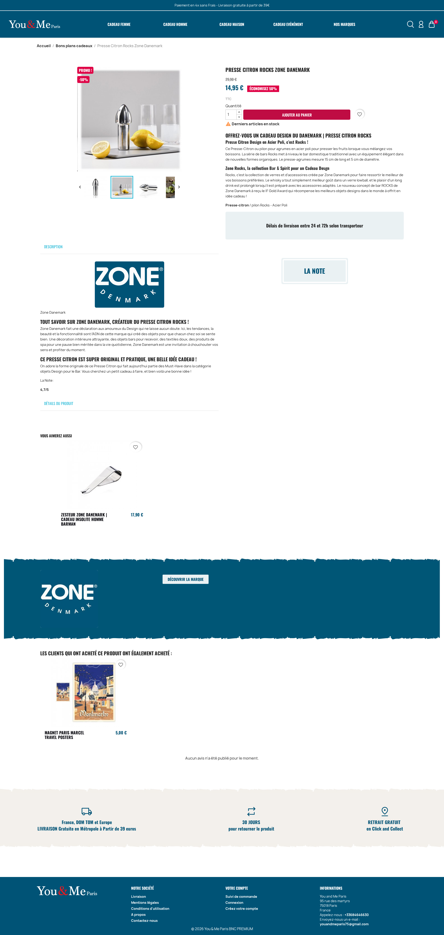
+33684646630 (357, 915)
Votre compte (236, 888)
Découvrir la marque (186, 579)
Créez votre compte (241, 908)
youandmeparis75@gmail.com (344, 924)
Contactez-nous (144, 920)
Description (53, 246)
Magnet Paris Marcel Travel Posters (64, 735)
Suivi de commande (241, 896)
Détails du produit (58, 403)
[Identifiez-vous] (421, 24)
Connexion (234, 902)
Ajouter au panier (297, 115)
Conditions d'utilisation (150, 908)
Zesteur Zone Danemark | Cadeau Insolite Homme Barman (84, 519)
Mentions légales (145, 902)
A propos (138, 914)
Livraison (138, 896)
